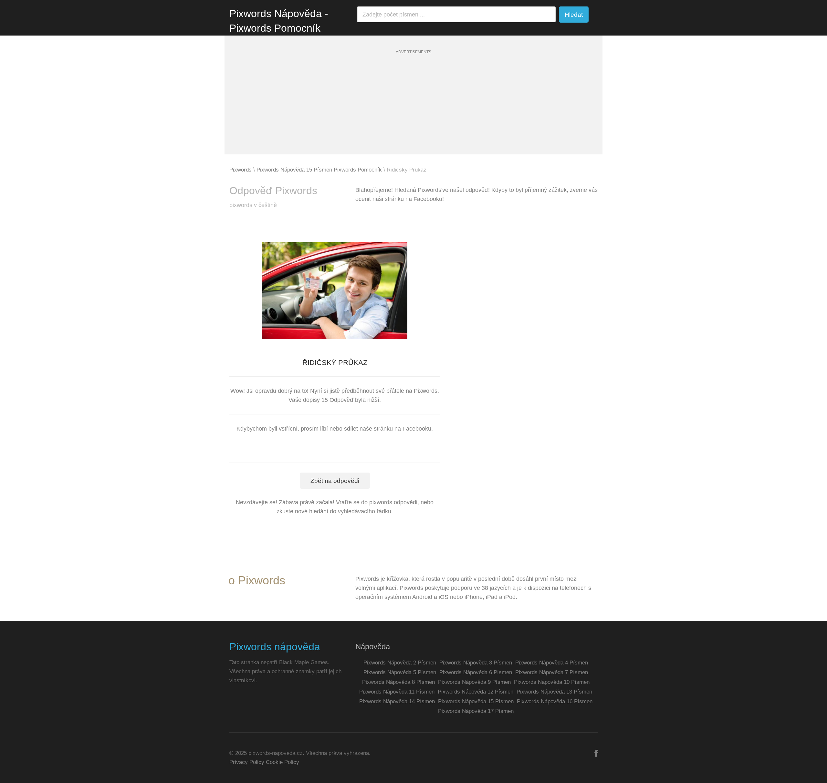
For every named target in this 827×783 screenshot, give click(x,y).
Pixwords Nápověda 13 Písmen (554, 692)
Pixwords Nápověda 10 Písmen (552, 682)
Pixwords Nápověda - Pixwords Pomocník (278, 21)
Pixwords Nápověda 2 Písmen (399, 663)
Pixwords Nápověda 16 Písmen (554, 701)
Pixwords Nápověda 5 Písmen (399, 672)
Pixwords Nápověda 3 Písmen (475, 663)
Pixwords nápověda (274, 647)
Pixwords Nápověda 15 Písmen (476, 701)
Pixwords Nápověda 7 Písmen (551, 672)
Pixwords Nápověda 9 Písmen (474, 682)
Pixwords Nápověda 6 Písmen (475, 672)
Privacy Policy (246, 762)
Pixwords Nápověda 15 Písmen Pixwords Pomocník (319, 170)
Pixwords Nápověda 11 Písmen (396, 692)
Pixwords (240, 170)
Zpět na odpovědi (334, 480)
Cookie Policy (282, 762)
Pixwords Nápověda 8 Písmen (398, 682)
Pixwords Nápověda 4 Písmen (551, 663)
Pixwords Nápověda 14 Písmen (397, 701)
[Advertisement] (413, 109)
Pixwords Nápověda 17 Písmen (476, 711)
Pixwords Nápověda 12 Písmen (475, 692)
